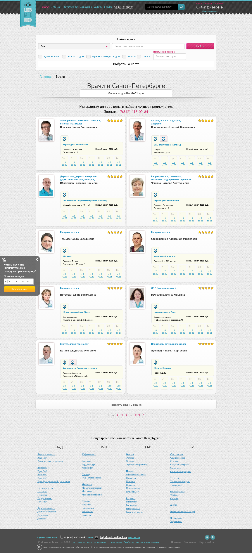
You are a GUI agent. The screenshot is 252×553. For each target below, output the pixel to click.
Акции (98, 6)
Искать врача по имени (164, 52)
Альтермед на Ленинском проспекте (80, 368)
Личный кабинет (210, 11)
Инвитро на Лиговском (164, 256)
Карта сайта (206, 542)
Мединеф (67, 256)
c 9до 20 (200, 272)
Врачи (45, 6)
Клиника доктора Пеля (164, 312)
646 (137, 414)
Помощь (176, 542)
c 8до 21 (155, 331)
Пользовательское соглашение (89, 542)
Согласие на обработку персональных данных (133, 542)
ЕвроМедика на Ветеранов (75, 144)
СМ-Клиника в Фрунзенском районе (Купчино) (85, 200)
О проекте (190, 542)
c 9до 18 (109, 275)
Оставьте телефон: (14, 276)
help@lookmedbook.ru (113, 537)
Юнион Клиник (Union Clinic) (76, 312)
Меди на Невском (162, 368)
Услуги (108, 6)
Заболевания (71, 6)
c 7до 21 (155, 272)
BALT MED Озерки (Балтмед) (168, 144)
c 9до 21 (64, 163)
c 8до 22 (155, 163)
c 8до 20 (64, 275)
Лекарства (86, 6)
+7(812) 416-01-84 (133, 112)
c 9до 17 (118, 275)
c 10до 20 (109, 387)
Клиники (56, 6)
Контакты (134, 537)
